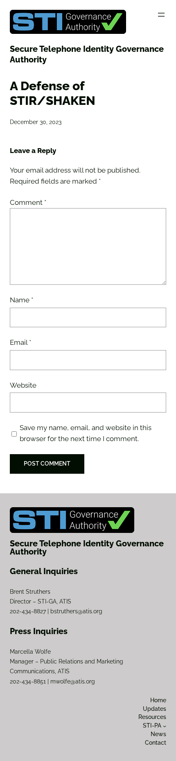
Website (23, 385)
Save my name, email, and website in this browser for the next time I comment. (85, 433)
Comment (28, 202)
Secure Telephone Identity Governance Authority (87, 548)
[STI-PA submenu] (164, 725)
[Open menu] (161, 15)
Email (20, 342)
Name (21, 300)
